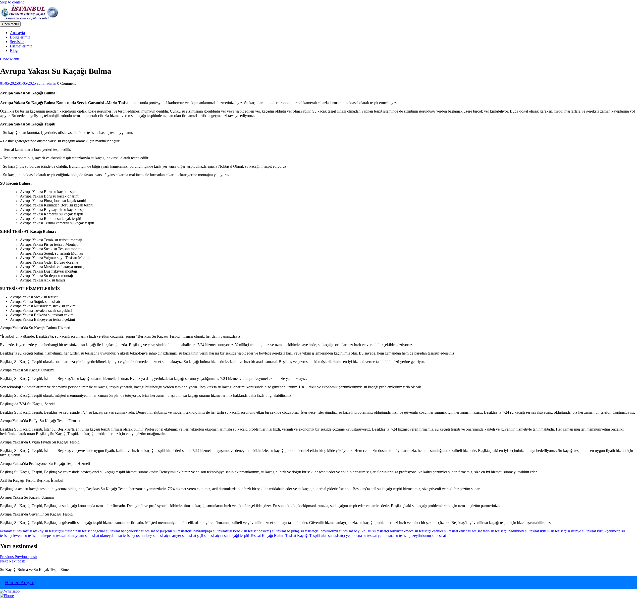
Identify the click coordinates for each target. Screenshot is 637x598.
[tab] (10, 24)
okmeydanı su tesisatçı (117, 535)
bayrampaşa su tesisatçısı (212, 531)
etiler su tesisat (470, 531)
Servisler (17, 42)
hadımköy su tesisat (523, 531)
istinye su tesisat (583, 531)
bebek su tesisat (245, 531)
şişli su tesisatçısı (210, 535)
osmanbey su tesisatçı (153, 535)
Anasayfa (17, 33)
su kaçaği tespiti (236, 535)
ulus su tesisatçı (333, 535)
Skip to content (12, 2)
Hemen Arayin (19, 582)
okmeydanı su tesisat (83, 535)
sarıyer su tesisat (183, 535)
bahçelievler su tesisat (138, 531)
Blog (14, 50)
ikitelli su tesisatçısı (555, 531)
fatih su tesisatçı (495, 531)
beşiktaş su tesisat (272, 531)
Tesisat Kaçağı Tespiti (302, 535)
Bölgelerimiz (20, 37)
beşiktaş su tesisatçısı (303, 531)
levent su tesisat (25, 535)
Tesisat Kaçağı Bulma (267, 535)
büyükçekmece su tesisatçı (410, 531)
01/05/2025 (18, 83)
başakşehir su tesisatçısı (174, 531)
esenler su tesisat (445, 531)
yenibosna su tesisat (361, 535)
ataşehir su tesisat (78, 531)
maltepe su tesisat (52, 535)
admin (46, 83)
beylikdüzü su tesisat (336, 531)
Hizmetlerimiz (21, 46)
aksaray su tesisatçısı (16, 531)
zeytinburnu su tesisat (429, 535)
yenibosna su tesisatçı (394, 535)
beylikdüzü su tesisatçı (371, 531)
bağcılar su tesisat (106, 531)
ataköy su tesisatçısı (48, 531)
